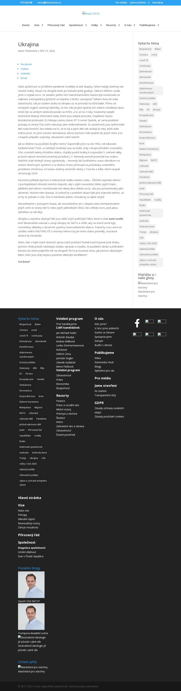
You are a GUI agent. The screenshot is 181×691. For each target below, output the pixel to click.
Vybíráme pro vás (104, 370)
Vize (36, 25)
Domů (26, 25)
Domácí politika (147, 98)
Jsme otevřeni (138, 3)
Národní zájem (26, 519)
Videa (98, 358)
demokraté (145, 77)
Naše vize (23, 510)
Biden (158, 48)
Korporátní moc (147, 137)
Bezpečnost (145, 48)
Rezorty (111, 25)
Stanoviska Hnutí (104, 362)
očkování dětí (146, 171)
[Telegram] (161, 322)
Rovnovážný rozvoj (29, 523)
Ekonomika (62, 384)
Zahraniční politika (148, 254)
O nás (128, 25)
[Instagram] (150, 322)
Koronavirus (145, 132)
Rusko (142, 205)
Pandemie (144, 177)
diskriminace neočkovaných (146, 90)
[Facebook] (138, 328)
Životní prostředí (65, 434)
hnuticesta (31, 50)
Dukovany (144, 103)
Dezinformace (146, 82)
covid (154, 54)
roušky (157, 199)
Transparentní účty (105, 395)
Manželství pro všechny (31, 671)
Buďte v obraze (103, 345)
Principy (22, 514)
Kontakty (158, 3)
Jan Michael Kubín (66, 333)
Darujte (99, 340)
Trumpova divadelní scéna (33, 633)
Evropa (156, 109)
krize (141, 143)
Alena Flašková (64, 366)
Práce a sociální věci (67, 405)
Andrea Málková (65, 341)
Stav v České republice (30, 556)
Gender (143, 120)
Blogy (98, 366)
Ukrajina (154, 232)
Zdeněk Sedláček (65, 362)
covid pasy (144, 65)
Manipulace (145, 154)
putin (142, 188)
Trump (142, 232)
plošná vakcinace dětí (150, 182)
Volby (94, 25)
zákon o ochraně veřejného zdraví (147, 262)
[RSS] (161, 335)
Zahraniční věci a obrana (70, 426)
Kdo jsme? (101, 324)
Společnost (76, 25)
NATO (154, 160)
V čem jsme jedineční (107, 328)
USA (141, 237)
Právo (59, 379)
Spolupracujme (103, 336)
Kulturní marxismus (149, 148)
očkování (143, 165)
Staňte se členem (105, 332)
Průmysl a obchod (66, 413)
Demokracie (145, 71)
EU (148, 109)
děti (155, 103)
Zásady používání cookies (109, 416)
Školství (60, 418)
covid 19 (143, 60)
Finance (60, 401)
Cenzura (143, 54)
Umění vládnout (27, 552)
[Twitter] (138, 335)
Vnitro (59, 422)
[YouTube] (150, 335)
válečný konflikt (147, 249)
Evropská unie (146, 115)
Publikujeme (147, 25)
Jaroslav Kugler (64, 358)
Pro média (121, 3)
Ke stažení (100, 391)
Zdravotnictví (63, 375)
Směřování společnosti (145, 213)
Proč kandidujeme (66, 324)
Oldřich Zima (63, 354)
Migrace (143, 160)
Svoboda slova (146, 226)
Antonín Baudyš (65, 337)
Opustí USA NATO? (29, 601)
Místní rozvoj (63, 409)
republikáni (145, 199)
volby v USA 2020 (148, 243)
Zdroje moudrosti (28, 527)
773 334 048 (26, 2)
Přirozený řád (56, 25)
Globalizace (145, 126)
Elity (141, 109)
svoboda (143, 220)
